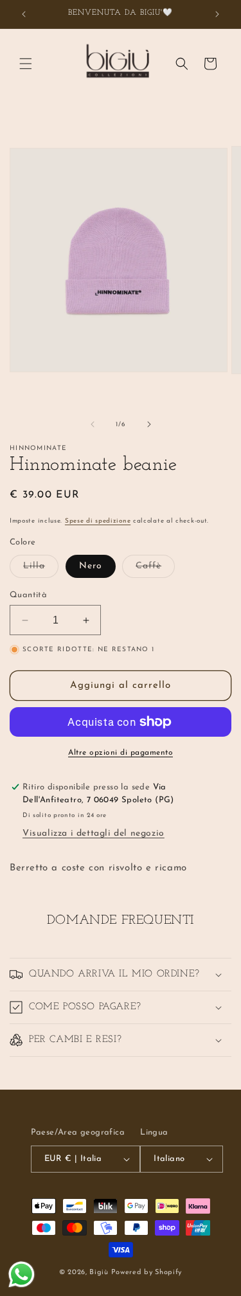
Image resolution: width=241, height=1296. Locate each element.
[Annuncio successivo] (217, 14)
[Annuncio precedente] (24, 14)
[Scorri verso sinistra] (92, 424)
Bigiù (99, 1272)
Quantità (28, 595)
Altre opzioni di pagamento (120, 753)
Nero (90, 566)
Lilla (40, 569)
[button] (26, 64)
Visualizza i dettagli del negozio (93, 833)
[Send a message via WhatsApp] (21, 1274)
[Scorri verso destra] (149, 424)
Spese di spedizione (97, 521)
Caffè (155, 569)
